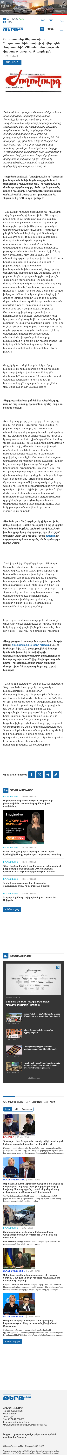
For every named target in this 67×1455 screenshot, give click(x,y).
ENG (51, 20)
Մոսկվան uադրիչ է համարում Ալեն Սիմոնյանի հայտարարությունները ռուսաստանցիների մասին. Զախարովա (30, 1323)
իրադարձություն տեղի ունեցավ (31, 644)
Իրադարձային (10, 797)
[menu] (62, 29)
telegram (48, 774)
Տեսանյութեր (21, 956)
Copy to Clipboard (56, 774)
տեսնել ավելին (12, 1341)
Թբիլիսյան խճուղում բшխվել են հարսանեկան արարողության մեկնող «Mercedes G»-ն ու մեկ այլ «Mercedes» (30, 1235)
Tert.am (13, 29)
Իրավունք (8, 1137)
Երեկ (16, 1109)
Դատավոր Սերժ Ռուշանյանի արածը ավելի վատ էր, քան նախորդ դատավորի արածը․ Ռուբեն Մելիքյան (33, 1142)
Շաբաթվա (27, 1109)
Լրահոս (50, 29)
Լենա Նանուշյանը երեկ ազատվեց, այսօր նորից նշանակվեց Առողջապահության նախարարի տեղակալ (32, 853)
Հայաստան (12, 62)
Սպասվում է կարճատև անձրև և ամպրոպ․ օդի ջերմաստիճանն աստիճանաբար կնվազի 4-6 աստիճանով (28, 803)
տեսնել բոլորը (12, 909)
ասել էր (50, 535)
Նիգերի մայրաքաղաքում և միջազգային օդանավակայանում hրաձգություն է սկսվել (26, 884)
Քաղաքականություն (14, 1180)
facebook (31, 774)
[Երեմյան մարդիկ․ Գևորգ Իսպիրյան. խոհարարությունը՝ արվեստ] (33, 979)
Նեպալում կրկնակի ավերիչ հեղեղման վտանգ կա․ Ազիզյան (30, 898)
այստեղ (22, 1437)
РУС (42, 20)
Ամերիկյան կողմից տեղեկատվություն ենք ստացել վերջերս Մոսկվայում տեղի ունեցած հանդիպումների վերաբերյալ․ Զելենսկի (31, 1278)
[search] (62, 20)
